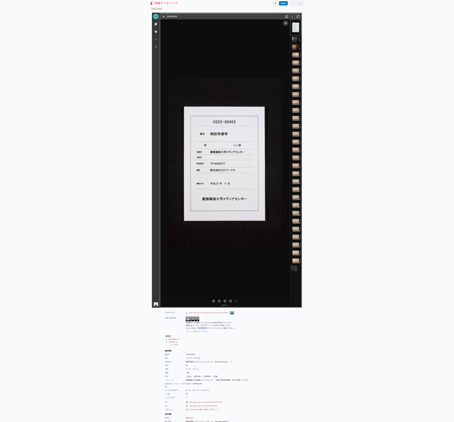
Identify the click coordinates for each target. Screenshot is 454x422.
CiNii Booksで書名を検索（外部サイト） (204, 409)
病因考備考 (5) (173, 339)
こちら (209, 322)
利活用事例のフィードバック (208, 328)
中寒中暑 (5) (172, 342)
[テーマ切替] (275, 3)
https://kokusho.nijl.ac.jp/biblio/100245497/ (205, 402)
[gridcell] (164, 3)
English (283, 3)
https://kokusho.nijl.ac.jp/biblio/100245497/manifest (209, 312)
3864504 (189, 418)
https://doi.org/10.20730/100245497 (203, 406)
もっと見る (174, 345)
